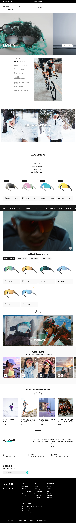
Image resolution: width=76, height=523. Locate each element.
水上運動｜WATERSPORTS (19, 78)
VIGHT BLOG (37, 493)
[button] (70, 248)
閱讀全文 (4, 424)
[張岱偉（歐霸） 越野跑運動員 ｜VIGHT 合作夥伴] (29, 407)
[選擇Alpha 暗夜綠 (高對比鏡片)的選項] (5, 375)
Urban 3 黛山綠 (44, 281)
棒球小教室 (49, 497)
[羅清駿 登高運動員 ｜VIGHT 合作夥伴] (47, 407)
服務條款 (23, 493)
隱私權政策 (24, 495)
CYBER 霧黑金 (61, 198)
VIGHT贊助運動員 (38, 491)
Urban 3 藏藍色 (61, 281)
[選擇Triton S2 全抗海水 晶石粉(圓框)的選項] (23, 375)
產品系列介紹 (37, 490)
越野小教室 (49, 495)
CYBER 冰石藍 (43, 198)
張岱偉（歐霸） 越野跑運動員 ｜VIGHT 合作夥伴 (28, 420)
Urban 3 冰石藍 (26, 305)
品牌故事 (36, 488)
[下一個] (52, 1)
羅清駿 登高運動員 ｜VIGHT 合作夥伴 (47, 420)
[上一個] (23, 1)
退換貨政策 (24, 488)
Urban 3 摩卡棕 (8, 305)
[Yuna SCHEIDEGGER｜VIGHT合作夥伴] (10, 407)
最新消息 (36, 486)
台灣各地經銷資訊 (38, 495)
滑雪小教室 (49, 486)
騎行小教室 (49, 491)
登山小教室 (49, 493)
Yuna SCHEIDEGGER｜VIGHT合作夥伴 (9, 420)
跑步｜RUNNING (19, 69)
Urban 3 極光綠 (8, 281)
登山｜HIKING (18, 73)
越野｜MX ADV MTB (21, 91)
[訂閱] (27, 472)
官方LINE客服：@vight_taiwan (28, 512)
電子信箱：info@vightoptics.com (29, 510)
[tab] (9, 258)
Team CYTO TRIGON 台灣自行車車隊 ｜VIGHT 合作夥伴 (65, 420)
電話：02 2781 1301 (26, 508)
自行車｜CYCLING (20, 61)
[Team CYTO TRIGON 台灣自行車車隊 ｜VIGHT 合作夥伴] (65, 407)
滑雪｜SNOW (18, 87)
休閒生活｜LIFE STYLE (21, 83)
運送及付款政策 (25, 486)
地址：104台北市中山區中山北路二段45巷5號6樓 (32, 506)
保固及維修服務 (25, 490)
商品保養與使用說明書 (26, 491)
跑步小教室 (49, 488)
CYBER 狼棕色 (8, 198)
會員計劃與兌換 (37, 497)
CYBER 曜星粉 (25, 198)
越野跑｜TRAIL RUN (20, 65)
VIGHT (5, 197)
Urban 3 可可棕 (26, 281)
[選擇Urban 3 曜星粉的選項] (41, 375)
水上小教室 (49, 490)
